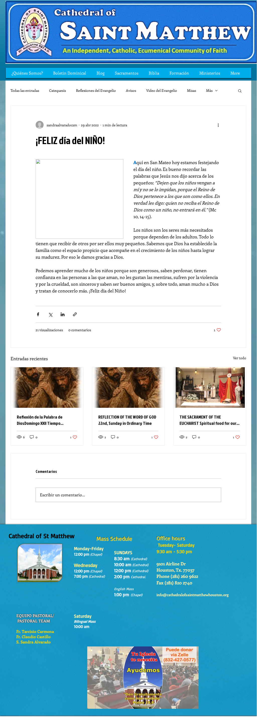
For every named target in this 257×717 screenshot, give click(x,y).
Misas (191, 90)
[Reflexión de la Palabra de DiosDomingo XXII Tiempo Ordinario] (47, 387)
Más (209, 90)
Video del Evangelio (161, 90)
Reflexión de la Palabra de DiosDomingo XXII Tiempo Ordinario (39, 420)
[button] (239, 91)
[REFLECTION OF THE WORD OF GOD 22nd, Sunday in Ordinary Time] (128, 387)
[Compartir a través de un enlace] (74, 314)
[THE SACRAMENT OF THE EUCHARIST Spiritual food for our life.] (210, 387)
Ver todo (239, 357)
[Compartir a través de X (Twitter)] (50, 314)
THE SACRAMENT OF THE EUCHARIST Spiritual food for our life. (208, 420)
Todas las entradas (25, 90)
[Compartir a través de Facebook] (38, 314)
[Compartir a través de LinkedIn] (62, 314)
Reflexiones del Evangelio (96, 90)
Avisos (131, 90)
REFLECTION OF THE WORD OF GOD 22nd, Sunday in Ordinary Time (127, 420)
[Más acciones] (218, 125)
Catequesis (57, 90)
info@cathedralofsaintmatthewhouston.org (192, 594)
